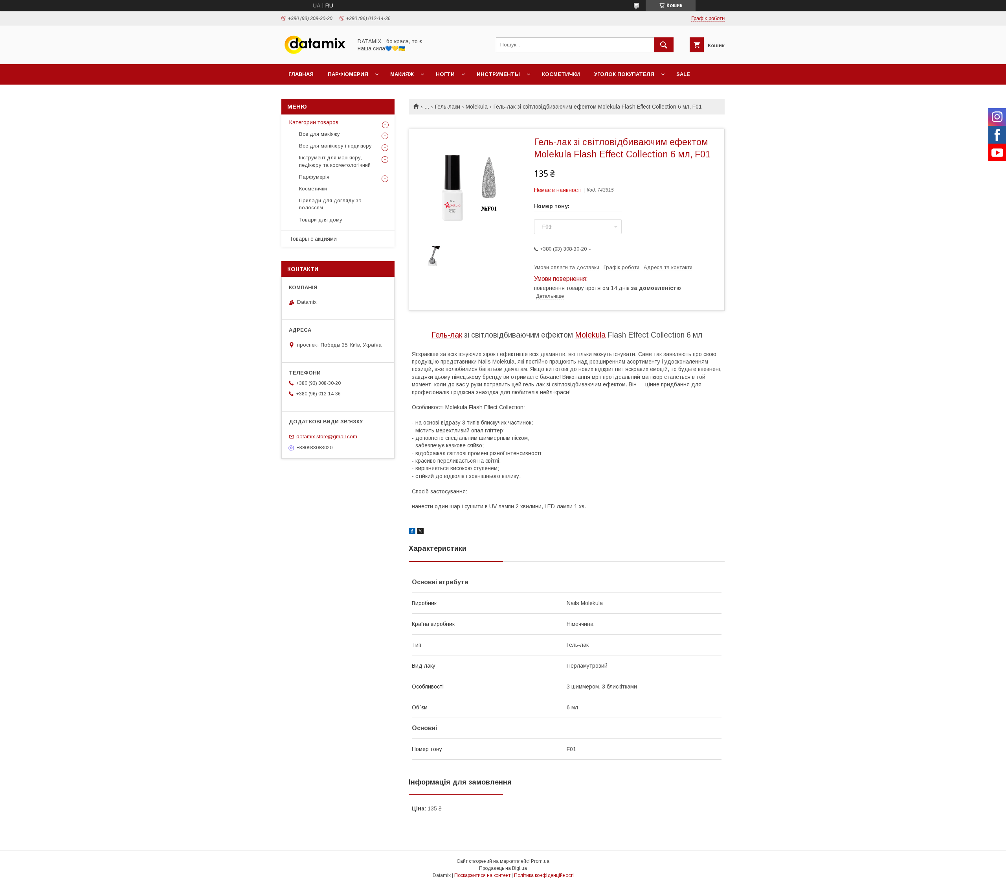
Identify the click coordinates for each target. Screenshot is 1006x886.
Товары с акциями (313, 239)
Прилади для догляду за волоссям (330, 204)
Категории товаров (313, 122)
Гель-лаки (447, 106)
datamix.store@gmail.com (326, 436)
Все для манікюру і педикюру (335, 146)
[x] (420, 532)
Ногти (445, 74)
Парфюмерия (348, 74)
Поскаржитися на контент (482, 875)
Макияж (402, 74)
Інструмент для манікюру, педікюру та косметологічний (335, 161)
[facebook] (412, 532)
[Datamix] (314, 54)
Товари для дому (320, 220)
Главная (301, 74)
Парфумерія (314, 177)
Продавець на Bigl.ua (503, 868)
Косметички (561, 74)
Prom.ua (540, 861)
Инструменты (498, 74)
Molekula (477, 106)
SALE (683, 74)
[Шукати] (664, 44)
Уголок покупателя (624, 74)
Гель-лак (446, 334)
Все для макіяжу (319, 134)
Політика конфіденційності (544, 875)
